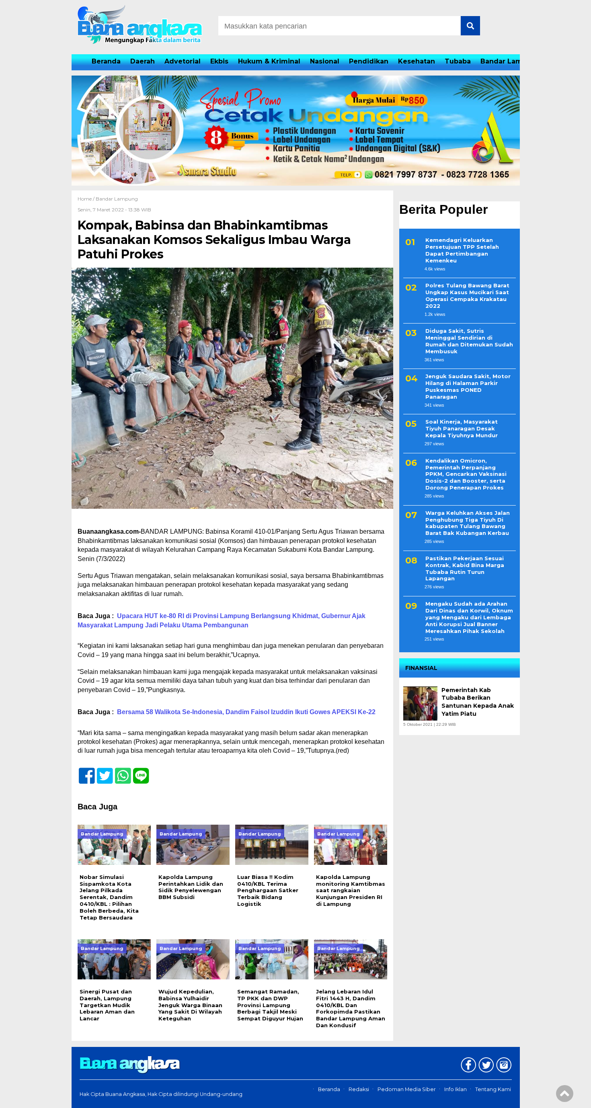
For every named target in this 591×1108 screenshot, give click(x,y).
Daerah (142, 61)
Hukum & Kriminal (269, 61)
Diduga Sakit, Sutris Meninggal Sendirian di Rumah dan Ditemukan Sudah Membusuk (469, 341)
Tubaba (458, 61)
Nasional (324, 61)
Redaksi (359, 1089)
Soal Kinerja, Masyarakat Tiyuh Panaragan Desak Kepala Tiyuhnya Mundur (461, 429)
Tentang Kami (493, 1089)
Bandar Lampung (510, 61)
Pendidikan (368, 61)
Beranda (106, 61)
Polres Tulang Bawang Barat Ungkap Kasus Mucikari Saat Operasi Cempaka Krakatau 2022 (467, 295)
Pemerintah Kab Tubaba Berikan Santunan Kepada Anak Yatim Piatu (477, 701)
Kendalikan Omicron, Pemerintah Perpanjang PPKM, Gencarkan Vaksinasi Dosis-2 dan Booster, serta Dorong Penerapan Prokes (466, 474)
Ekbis (219, 61)
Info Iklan (455, 1089)
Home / (87, 199)
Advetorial (182, 61)
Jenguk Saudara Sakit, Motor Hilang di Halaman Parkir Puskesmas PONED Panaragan (468, 386)
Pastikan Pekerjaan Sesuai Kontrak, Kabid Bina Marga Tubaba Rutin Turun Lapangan (464, 568)
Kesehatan (416, 61)
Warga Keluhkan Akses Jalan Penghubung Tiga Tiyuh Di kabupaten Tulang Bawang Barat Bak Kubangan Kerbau (467, 523)
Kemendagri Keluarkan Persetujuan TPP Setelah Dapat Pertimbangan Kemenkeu (462, 250)
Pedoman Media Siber (407, 1089)
